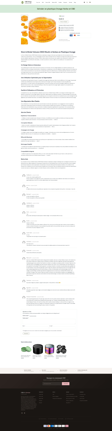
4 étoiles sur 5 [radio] (34, 316)
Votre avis (26, 318)
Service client (82, 398)
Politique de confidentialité (57, 398)
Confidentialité (49, 428)
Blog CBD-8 (68, 402)
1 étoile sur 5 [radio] (30, 316)
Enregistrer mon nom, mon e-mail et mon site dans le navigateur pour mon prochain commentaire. (43, 330)
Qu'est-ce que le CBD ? (70, 394)
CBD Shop (28, 2)
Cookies (57, 428)
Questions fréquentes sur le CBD (71, 396)
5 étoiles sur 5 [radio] (35, 316)
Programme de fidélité (83, 400)
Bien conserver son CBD (70, 398)
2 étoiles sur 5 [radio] (31, 316)
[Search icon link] (87, 2)
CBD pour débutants (69, 400)
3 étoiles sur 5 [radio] (32, 316)
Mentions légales (55, 396)
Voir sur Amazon (63, 21)
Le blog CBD (82, 396)
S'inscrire (66, 383)
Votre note (26, 315)
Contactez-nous (82, 394)
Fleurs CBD (41, 396)
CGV (53, 394)
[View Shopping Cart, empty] (90, 2)
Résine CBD (41, 398)
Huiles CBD (41, 394)
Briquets (40, 402)
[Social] (22, 413)
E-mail (51, 325)
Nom (24, 325)
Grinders (40, 400)
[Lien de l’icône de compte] (84, 2)
